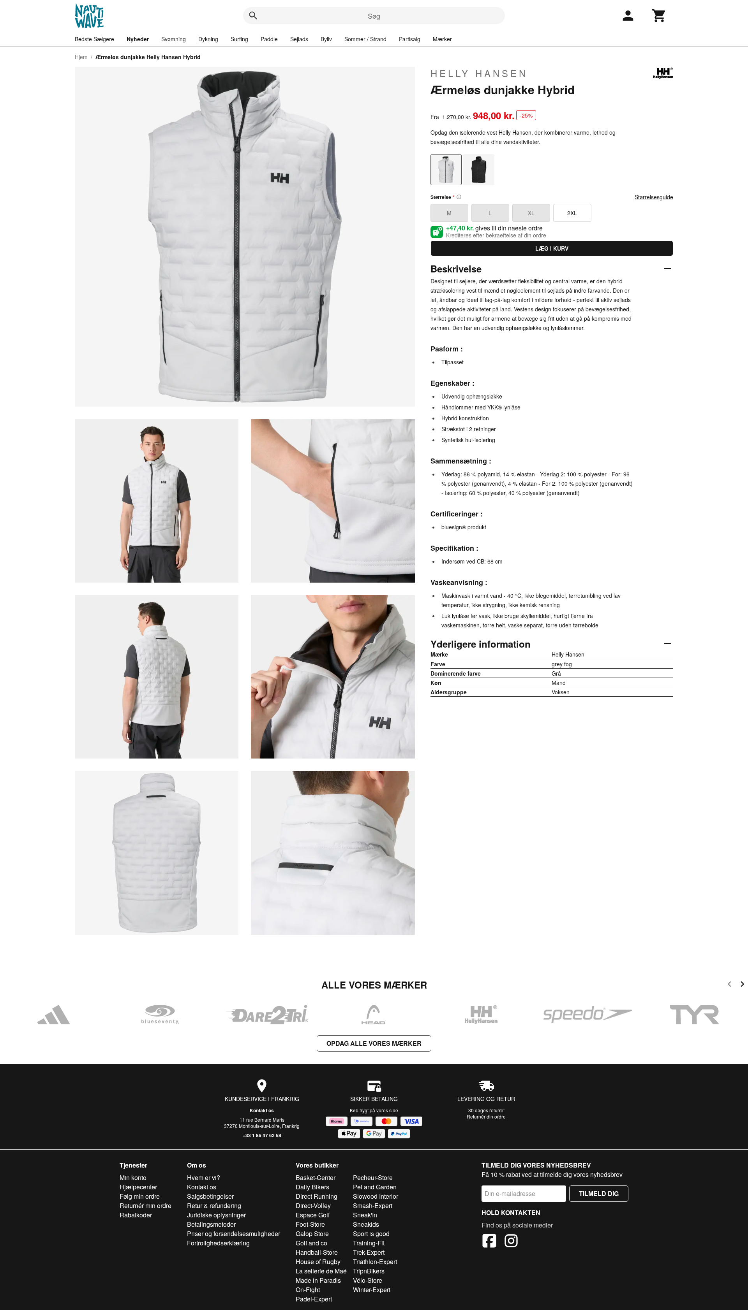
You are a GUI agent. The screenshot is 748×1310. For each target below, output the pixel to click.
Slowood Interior (375, 1196)
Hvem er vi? (203, 1177)
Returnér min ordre (145, 1205)
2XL (572, 213)
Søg (374, 16)
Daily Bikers (312, 1186)
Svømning (173, 39)
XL (531, 213)
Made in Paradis (318, 1280)
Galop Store (312, 1233)
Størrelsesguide (654, 197)
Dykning (208, 39)
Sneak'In (365, 1214)
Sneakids (366, 1224)
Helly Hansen (479, 73)
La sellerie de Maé (321, 1270)
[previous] (729, 985)
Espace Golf (313, 1214)
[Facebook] (489, 1242)
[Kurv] (659, 15)
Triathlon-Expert (375, 1261)
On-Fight (308, 1289)
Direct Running (316, 1196)
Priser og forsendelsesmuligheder (233, 1233)
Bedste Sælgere (94, 39)
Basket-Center (315, 1177)
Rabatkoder (136, 1214)
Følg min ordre (140, 1196)
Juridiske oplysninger (216, 1214)
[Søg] (253, 15)
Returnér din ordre (486, 1116)
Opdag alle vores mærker (374, 1043)
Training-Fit (369, 1242)
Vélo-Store (367, 1280)
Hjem (81, 57)
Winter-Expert (371, 1289)
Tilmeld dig (599, 1193)
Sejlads (299, 39)
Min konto (133, 1177)
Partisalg (409, 39)
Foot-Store (310, 1224)
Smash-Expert (372, 1205)
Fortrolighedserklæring (218, 1242)
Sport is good (371, 1233)
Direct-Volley (313, 1205)
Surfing (239, 39)
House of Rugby (318, 1261)
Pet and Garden (375, 1186)
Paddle (269, 39)
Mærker (442, 39)
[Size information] (459, 197)
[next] (742, 985)
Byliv (326, 39)
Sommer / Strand (365, 39)
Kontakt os (262, 1110)
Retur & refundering (214, 1205)
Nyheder (138, 39)
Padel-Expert (314, 1298)
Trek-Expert (369, 1252)
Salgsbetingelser (210, 1196)
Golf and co (311, 1242)
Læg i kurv (551, 248)
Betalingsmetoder (211, 1224)
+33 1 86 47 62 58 (262, 1135)
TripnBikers (369, 1270)
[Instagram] (511, 1242)
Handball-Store (317, 1252)
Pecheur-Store (373, 1177)
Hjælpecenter (138, 1186)
